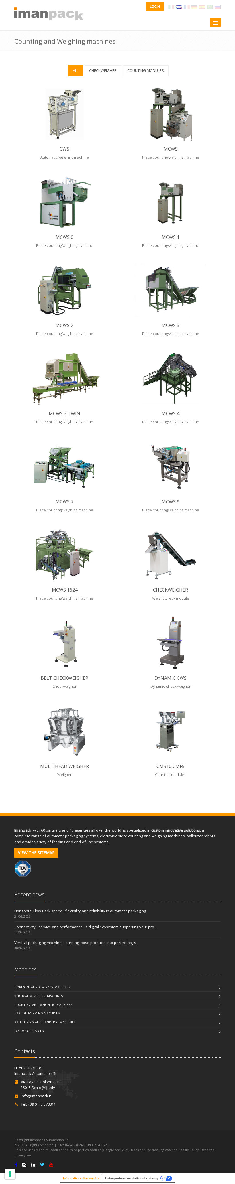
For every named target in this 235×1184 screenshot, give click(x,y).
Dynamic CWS (170, 678)
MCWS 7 (64, 502)
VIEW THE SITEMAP (36, 852)
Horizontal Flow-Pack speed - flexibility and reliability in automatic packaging (80, 910)
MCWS (171, 149)
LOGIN (155, 6)
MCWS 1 (170, 237)
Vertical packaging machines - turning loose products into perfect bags (75, 942)
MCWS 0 (64, 237)
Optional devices (29, 1031)
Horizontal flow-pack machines (42, 987)
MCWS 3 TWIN (64, 413)
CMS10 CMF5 (170, 766)
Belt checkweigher (64, 678)
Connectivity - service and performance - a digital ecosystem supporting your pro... (85, 926)
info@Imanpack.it (36, 1095)
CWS (64, 149)
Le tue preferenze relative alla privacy (131, 1178)
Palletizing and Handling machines (44, 1022)
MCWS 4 (170, 413)
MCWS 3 (170, 325)
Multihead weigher (64, 766)
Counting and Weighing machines (43, 1004)
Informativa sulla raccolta (81, 1178)
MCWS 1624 (64, 590)
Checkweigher (170, 590)
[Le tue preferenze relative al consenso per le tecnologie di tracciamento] (10, 1174)
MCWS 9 (170, 502)
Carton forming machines (37, 1013)
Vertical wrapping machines (38, 996)
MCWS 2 (64, 325)
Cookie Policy (188, 1150)
